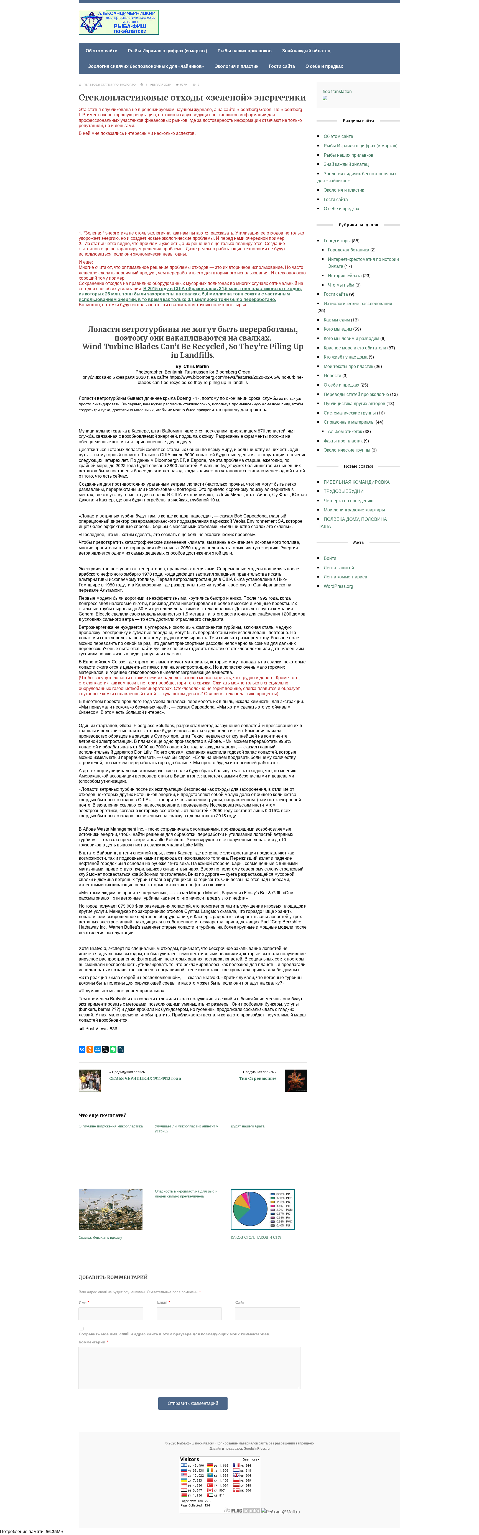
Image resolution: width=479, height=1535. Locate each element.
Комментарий (93, 1342)
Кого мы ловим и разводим (351, 338)
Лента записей (339, 567)
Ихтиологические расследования (358, 303)
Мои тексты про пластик (348, 366)
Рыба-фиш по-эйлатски (119, 22)
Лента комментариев (345, 576)
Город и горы (337, 240)
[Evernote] (113, 1049)
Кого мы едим (338, 329)
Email (163, 1302)
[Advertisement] (193, 183)
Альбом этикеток (345, 431)
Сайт (240, 1302)
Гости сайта (282, 66)
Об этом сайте (101, 50)
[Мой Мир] (97, 1049)
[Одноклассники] (89, 1049)
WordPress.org (338, 586)
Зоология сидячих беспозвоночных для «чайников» (146, 66)
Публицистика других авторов (354, 403)
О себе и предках (324, 66)
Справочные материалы (349, 422)
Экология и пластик (236, 66)
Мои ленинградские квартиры (354, 509)
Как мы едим (337, 319)
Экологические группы (347, 450)
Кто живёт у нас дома (346, 357)
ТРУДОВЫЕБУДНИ (344, 491)
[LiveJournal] (121, 1049)
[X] (105, 1049)
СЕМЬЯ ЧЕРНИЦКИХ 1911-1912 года (145, 1078)
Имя (84, 1302)
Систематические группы (350, 412)
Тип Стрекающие (258, 1078)
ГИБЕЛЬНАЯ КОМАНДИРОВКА (357, 482)
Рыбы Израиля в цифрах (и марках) (167, 50)
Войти (330, 558)
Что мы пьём (341, 285)
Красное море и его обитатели (355, 347)
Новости (332, 375)
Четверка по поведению (348, 500)
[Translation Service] (325, 98)
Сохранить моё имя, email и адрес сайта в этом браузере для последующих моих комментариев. (174, 1333)
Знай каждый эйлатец (306, 50)
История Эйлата (345, 275)
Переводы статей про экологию (110, 84)
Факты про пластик (343, 440)
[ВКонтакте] (82, 1049)
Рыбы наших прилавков (245, 50)
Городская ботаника (348, 249)
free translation (337, 91)
